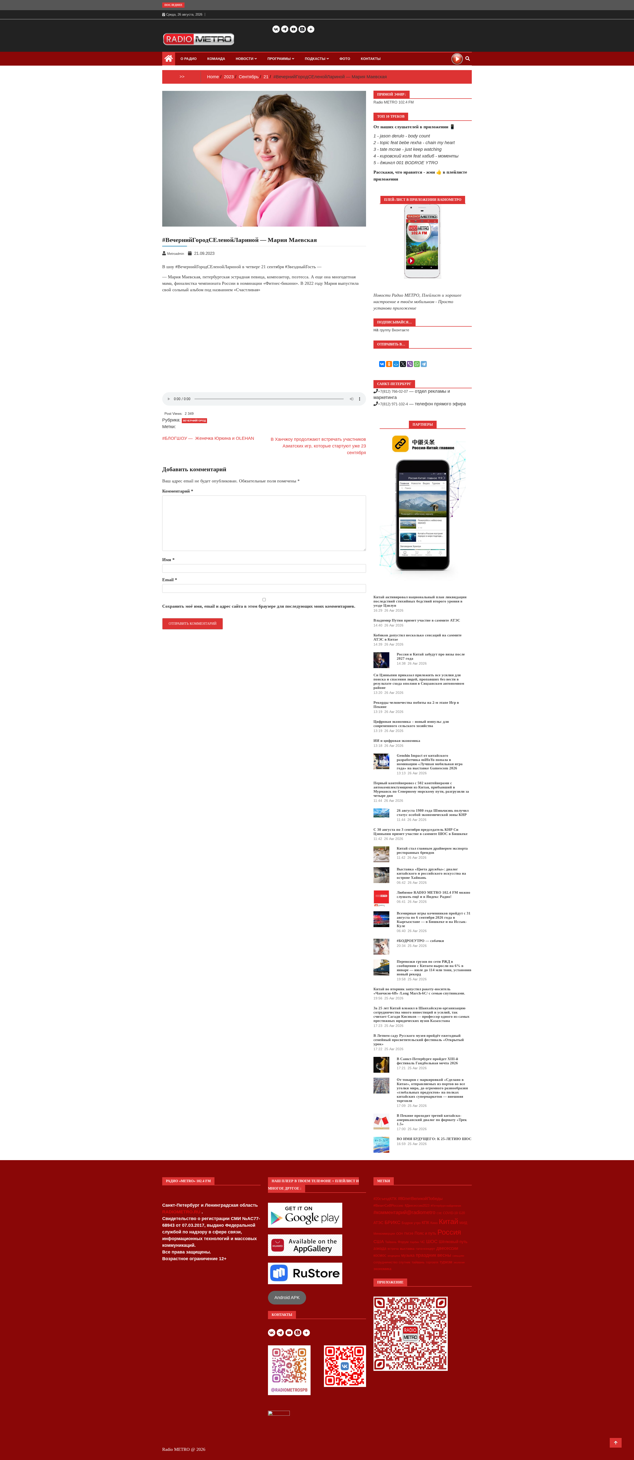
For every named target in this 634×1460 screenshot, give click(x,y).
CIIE (439, 1213)
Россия (449, 1232)
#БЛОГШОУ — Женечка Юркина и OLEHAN (208, 438)
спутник (404, 1262)
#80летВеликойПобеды (420, 1198)
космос (379, 1255)
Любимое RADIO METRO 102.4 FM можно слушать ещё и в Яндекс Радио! (433, 894)
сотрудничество (385, 1262)
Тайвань (390, 1242)
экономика (382, 1269)
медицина (394, 1255)
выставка (407, 1249)
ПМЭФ (408, 1233)
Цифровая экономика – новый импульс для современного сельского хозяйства (411, 724)
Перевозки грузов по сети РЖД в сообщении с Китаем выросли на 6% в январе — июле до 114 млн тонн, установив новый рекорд (434, 968)
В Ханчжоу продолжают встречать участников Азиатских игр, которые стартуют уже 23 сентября (318, 446)
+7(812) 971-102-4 (393, 404)
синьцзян (458, 1255)
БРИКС (392, 1222)
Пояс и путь (425, 1233)
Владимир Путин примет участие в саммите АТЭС (416, 620)
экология (459, 1262)
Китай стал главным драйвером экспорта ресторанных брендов (432, 850)
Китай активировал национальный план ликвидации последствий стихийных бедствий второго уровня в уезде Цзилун (420, 601)
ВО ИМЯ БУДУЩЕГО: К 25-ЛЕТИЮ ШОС (434, 1139)
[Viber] (410, 364)
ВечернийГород (194, 420)
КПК (425, 1223)
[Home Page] (168, 59)
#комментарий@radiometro (404, 1212)
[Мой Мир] (396, 364)
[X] (403, 364)
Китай (448, 1221)
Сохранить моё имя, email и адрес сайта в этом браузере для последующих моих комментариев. (258, 606)
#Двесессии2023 (417, 1205)
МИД (463, 1223)
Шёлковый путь (453, 1242)
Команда (216, 59)
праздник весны (433, 1255)
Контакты (371, 59)
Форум (403, 1242)
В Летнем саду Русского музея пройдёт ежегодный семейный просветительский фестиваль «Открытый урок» (418, 1040)
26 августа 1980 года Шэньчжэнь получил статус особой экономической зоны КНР (433, 812)
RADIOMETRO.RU (182, 1211)
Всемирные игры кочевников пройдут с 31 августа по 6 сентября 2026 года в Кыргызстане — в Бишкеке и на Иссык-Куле (434, 919)
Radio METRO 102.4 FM (393, 102)
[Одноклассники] (389, 364)
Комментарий (177, 491)
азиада (379, 1248)
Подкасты (315, 59)
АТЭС (378, 1223)
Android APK (287, 1297)
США (378, 1241)
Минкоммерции (384, 1233)
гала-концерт (425, 1249)
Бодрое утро (411, 1223)
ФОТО (345, 59)
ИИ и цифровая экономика (396, 741)
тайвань (418, 1262)
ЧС (422, 1242)
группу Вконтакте (394, 330)
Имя (168, 559)
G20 (462, 1213)
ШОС (432, 1241)
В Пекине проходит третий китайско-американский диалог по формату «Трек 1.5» (432, 1120)
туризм (446, 1262)
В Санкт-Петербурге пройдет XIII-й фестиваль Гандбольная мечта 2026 (427, 1061)
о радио (189, 59)
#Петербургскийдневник (446, 1205)
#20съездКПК (385, 1199)
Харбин (414, 1242)
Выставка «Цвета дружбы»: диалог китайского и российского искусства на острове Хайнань (431, 873)
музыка (408, 1255)
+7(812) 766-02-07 (393, 391)
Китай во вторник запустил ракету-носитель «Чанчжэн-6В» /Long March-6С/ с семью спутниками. (419, 991)
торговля (432, 1262)
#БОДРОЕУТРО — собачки (420, 941)
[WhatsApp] (417, 364)
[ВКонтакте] (382, 364)
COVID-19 (450, 1213)
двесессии (447, 1248)
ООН (399, 1233)
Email (169, 579)
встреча (393, 1249)
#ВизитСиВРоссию (388, 1205)
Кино (434, 1223)
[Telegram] (424, 364)
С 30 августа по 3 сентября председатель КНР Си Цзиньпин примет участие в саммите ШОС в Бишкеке (420, 832)
